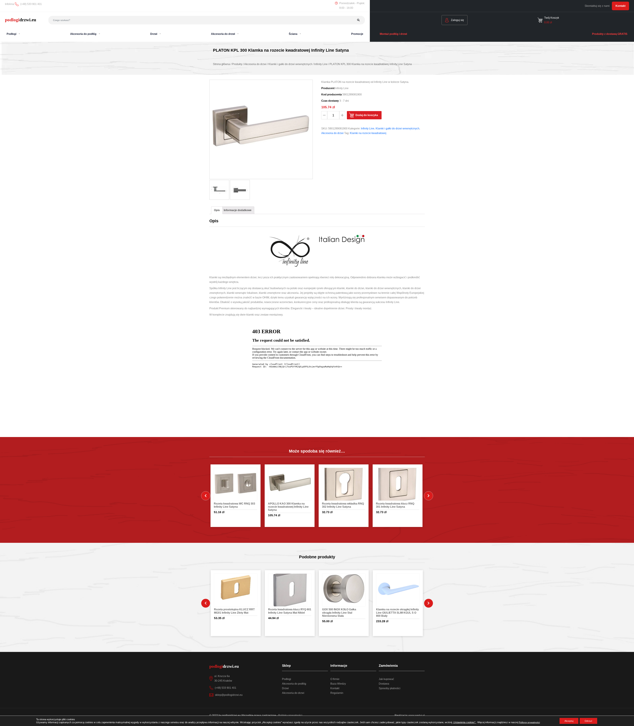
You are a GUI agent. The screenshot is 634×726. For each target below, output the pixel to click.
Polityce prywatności (529, 722)
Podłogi (286, 679)
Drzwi (285, 688)
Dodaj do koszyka (366, 115)
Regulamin (336, 693)
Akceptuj (568, 721)
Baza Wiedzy (338, 683)
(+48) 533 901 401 (225, 687)
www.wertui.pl (416, 715)
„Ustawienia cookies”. (464, 722)
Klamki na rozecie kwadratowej (368, 133)
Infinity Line (367, 128)
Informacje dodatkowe (237, 210)
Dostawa (384, 683)
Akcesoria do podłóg (294, 683)
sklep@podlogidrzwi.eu (229, 694)
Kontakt (620, 5)
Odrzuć (588, 721)
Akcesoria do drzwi (332, 133)
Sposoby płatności (389, 688)
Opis (217, 210)
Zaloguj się (457, 20)
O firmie (334, 679)
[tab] (217, 210)
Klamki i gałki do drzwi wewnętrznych (397, 128)
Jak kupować (386, 679)
